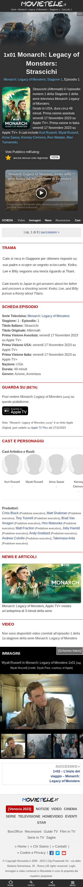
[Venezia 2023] (19, 809)
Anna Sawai (56, 481)
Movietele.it (41, 3)
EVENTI (71, 816)
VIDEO (56, 809)
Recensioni (33, 831)
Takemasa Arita (64, 538)
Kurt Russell (12, 481)
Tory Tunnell (24, 518)
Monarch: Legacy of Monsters (33, 9)
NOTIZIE (42, 809)
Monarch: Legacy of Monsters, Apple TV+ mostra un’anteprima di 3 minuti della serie (36, 608)
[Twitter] (58, 853)
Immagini (35, 220)
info (79, 14)
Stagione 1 (55, 9)
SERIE (11, 816)
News (48, 220)
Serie (13, 9)
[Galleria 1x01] (16, 108)
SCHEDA (7, 220)
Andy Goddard (39, 533)
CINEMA (70, 809)
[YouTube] (64, 853)
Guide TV (51, 831)
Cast (77, 220)
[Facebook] (52, 853)
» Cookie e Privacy (31, 853)
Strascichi (41, 71)
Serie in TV (35, 837)
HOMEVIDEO (52, 816)
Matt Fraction (25, 528)
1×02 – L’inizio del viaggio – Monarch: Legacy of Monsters (65, 774)
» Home (20, 846)
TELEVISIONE (29, 816)
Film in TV (67, 831)
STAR (41, 823)
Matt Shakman (57, 513)
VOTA (54, 157)
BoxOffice (15, 831)
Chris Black (10, 513)
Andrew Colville (13, 538)
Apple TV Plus (39, 427)
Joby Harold (71, 528)
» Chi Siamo (39, 846)
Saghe (51, 837)
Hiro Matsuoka (52, 523)
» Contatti (59, 846)
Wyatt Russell (34, 481)
